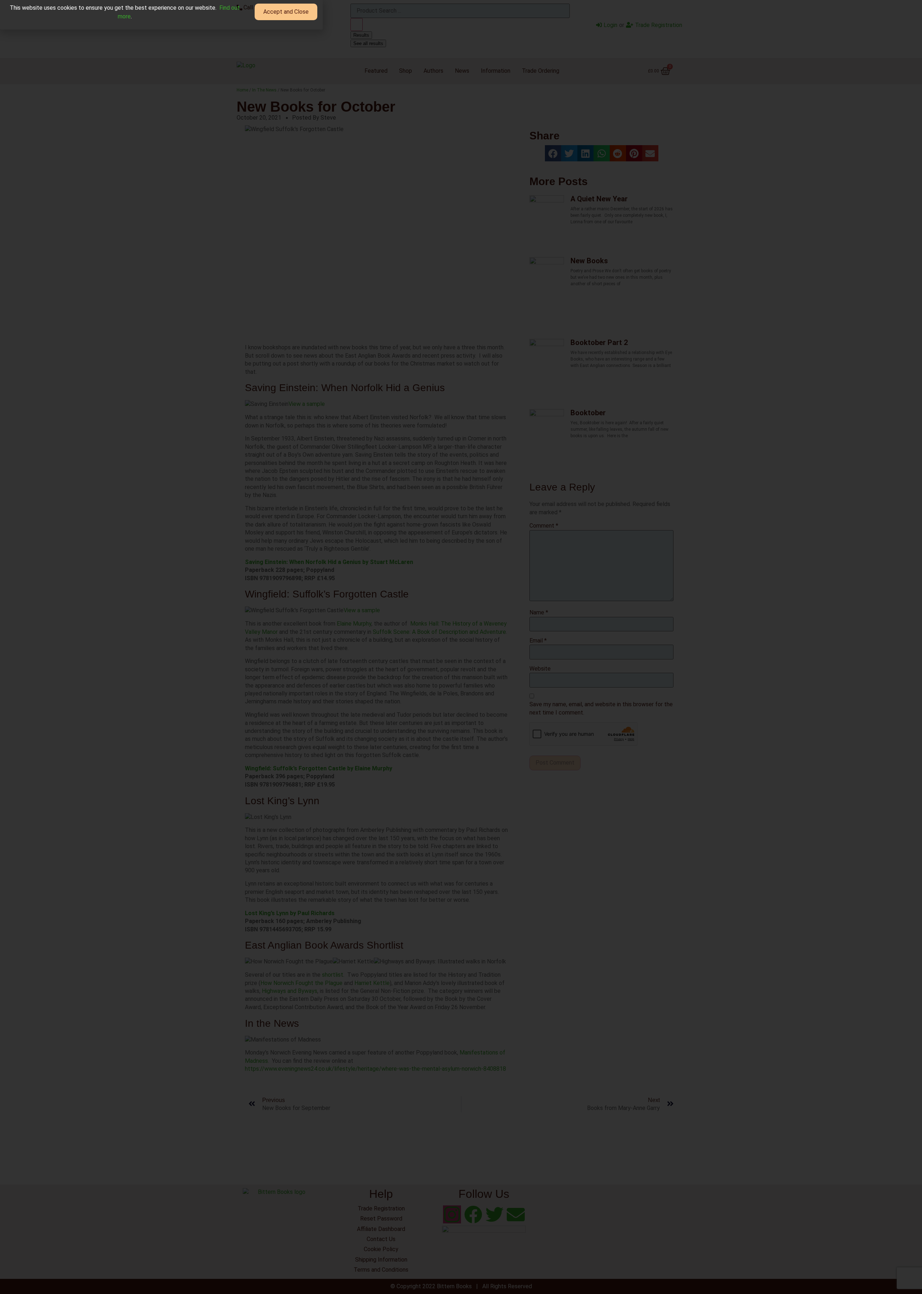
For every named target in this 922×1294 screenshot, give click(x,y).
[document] (461, 647)
